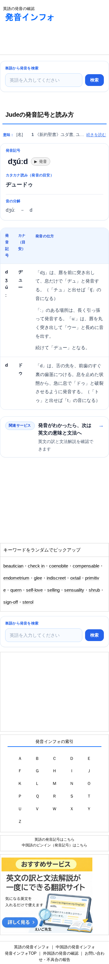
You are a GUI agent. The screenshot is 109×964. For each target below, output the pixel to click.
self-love (34, 590)
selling (53, 590)
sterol (27, 602)
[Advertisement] (48, 39)
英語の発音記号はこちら (54, 839)
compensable (86, 566)
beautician (13, 566)
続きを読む (96, 134)
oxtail (75, 578)
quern (15, 590)
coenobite (58, 566)
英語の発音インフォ (31, 947)
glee (38, 578)
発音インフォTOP (21, 953)
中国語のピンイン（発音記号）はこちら (54, 845)
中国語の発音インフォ (75, 947)
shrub (94, 590)
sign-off (10, 602)
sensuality (74, 590)
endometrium (16, 578)
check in (36, 566)
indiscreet (56, 578)
